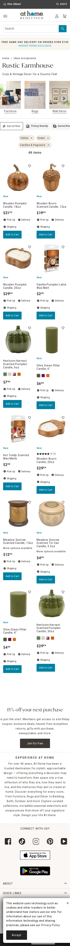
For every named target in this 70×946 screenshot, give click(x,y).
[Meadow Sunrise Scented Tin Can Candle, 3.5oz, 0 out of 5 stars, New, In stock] (52, 513)
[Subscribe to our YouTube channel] (63, 841)
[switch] (29, 166)
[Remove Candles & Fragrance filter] (48, 145)
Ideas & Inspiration (25, 58)
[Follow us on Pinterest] (49, 841)
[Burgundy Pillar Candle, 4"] (43, 376)
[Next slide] (64, 98)
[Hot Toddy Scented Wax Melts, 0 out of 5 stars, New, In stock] (18, 429)
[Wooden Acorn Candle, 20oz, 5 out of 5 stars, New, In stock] (52, 429)
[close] (67, 903)
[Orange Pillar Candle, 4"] (48, 376)
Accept (16, 935)
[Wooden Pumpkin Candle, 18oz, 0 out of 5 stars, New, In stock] (18, 177)
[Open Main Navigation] (5, 16)
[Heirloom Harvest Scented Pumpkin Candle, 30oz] (39, 638)
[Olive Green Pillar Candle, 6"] (39, 376)
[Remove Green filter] (48, 138)
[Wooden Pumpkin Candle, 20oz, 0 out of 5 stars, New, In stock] (18, 258)
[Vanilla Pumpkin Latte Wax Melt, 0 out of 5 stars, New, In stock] (52, 258)
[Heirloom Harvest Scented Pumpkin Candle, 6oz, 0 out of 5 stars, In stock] (18, 339)
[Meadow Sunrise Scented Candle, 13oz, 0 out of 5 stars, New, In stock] (18, 513)
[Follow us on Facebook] (7, 841)
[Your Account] (56, 16)
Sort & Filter (13, 126)
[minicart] (64, 16)
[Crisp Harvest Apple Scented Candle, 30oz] (14, 374)
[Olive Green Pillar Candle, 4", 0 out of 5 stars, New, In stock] (18, 603)
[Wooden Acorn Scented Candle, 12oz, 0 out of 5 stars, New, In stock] (52, 177)
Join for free (35, 743)
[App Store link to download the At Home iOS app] (35, 855)
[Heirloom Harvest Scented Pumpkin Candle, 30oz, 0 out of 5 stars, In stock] (52, 603)
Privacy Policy (50, 925)
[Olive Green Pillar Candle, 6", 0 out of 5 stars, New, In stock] (52, 339)
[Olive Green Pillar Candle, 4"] (5, 639)
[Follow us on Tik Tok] (21, 841)
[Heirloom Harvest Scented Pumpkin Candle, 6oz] (5, 374)
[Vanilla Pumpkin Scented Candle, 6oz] (10, 374)
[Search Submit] (62, 28)
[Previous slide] (6, 98)
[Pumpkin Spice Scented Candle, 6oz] (19, 374)
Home (5, 58)
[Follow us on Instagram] (35, 841)
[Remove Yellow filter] (31, 138)
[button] (32, 15)
